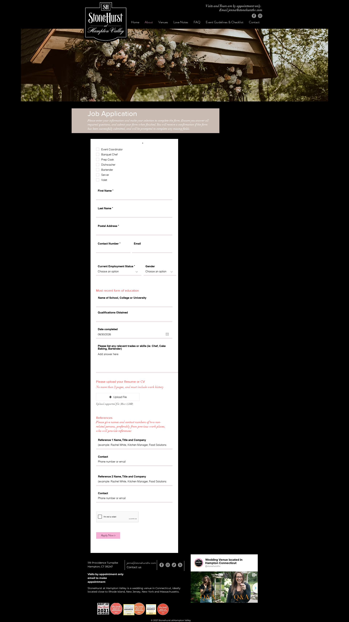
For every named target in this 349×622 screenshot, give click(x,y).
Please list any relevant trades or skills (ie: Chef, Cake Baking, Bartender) (132, 347)
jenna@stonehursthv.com (141, 563)
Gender (150, 266)
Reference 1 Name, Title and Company (122, 440)
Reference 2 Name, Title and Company (122, 476)
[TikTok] (174, 565)
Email (137, 243)
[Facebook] (254, 16)
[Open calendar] (167, 334)
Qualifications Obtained (113, 312)
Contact (103, 456)
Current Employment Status (115, 266)
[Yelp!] (180, 565)
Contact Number (108, 243)
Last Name (104, 208)
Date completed (108, 329)
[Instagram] (260, 16)
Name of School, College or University (122, 297)
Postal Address (107, 226)
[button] (118, 397)
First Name (105, 190)
